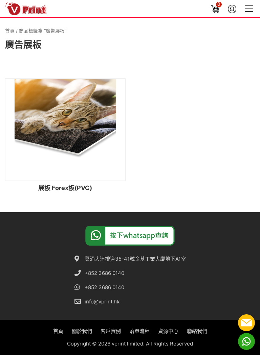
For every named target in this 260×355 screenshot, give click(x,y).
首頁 (10, 31)
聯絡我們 (197, 331)
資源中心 (168, 331)
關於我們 (82, 331)
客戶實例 (111, 331)
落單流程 (139, 331)
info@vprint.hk (102, 301)
